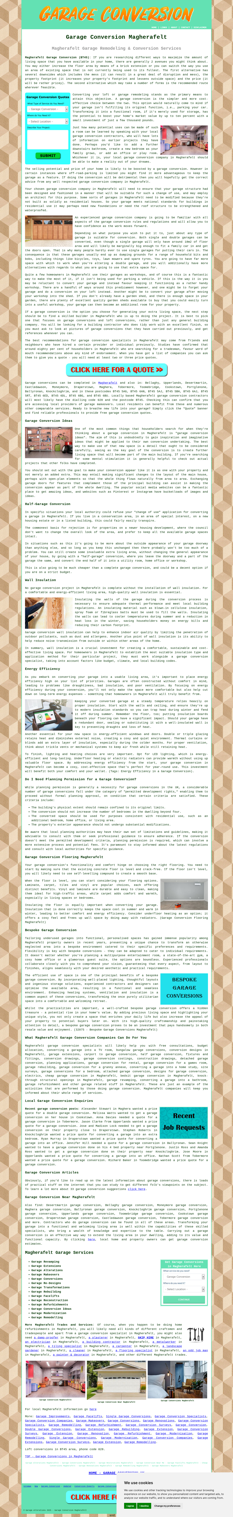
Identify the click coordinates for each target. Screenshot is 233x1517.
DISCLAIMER (200, 27)
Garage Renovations (159, 1420)
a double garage (125, 263)
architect (38, 197)
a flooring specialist (134, 1350)
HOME (154, 27)
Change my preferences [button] (167, 1505)
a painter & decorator (71, 1354)
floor (46, 880)
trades (180, 1354)
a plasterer (98, 1337)
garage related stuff (99, 1084)
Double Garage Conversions (48, 1429)
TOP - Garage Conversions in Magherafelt (59, 1456)
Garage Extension (89, 1429)
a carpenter (122, 1346)
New (36, 1486)
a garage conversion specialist (100, 1333)
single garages (141, 250)
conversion (178, 169)
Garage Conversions (123, 1420)
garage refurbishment (43, 1084)
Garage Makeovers (90, 1420)
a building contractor (101, 1342)
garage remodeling (133, 94)
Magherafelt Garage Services (59, 1252)
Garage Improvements (53, 1416)
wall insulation (186, 588)
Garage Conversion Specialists (180, 1416)
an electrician (37, 1342)
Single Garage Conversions (128, 1416)
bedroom (138, 149)
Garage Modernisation (174, 1433)
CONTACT (185, 27)
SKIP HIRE (146, 1337)
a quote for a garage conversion (132, 1143)
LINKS (164, 27)
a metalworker (164, 1342)
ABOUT (174, 27)
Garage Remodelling (65, 1425)
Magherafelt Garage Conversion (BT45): (58, 57)
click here (136, 1189)
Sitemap (27, 1486)
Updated (67, 1486)
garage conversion (135, 99)
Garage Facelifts (88, 1416)
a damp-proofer (46, 1337)
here (91, 1239)
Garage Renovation (93, 1433)
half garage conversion (161, 1054)
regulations (159, 221)
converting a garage (109, 1156)
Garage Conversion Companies (48, 1420)
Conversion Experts (84, 1486)
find (38, 1205)
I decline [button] (144, 1505)
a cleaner (77, 1350)
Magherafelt (107, 382)
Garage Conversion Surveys (148, 1425)
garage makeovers (98, 404)
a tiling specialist (65, 1346)
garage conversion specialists (75, 1045)
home (178, 1324)
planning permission (130, 840)
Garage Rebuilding (124, 1429)
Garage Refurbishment (103, 1425)
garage (80, 237)
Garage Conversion (191, 1425)
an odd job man (195, 1350)
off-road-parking (83, 173)
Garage (30, 382)
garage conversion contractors (98, 136)
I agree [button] (130, 1505)
